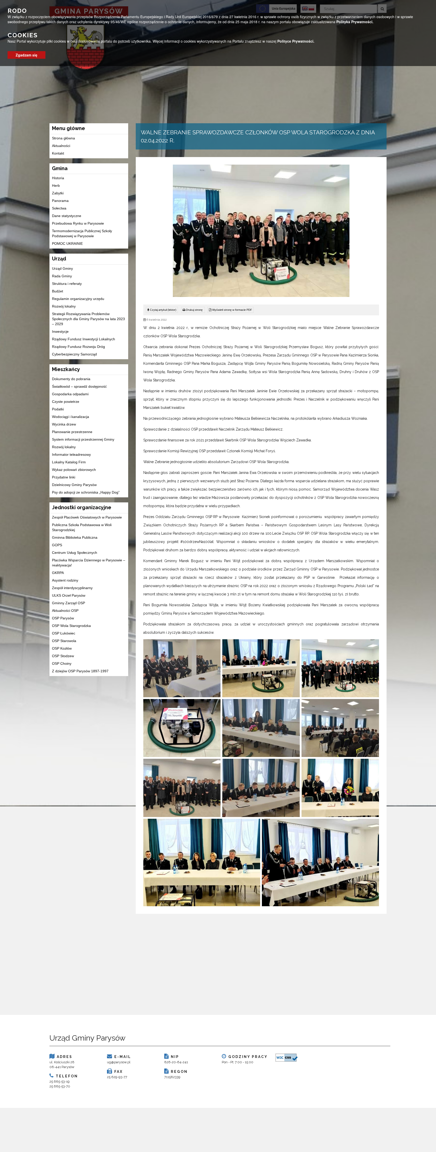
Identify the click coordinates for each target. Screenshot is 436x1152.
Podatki (58, 409)
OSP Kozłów (62, 648)
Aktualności (61, 146)
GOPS (57, 545)
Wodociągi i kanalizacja (70, 417)
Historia (58, 178)
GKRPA (58, 573)
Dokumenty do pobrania (71, 379)
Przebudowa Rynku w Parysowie (78, 223)
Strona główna (63, 138)
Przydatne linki (63, 477)
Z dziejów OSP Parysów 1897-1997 (80, 671)
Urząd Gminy (62, 268)
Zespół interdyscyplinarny (72, 588)
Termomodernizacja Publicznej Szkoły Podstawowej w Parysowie (82, 233)
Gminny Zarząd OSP (68, 603)
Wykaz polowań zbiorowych (74, 470)
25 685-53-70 (59, 1086)
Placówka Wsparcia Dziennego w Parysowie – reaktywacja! (88, 562)
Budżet (57, 291)
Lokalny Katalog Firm (69, 462)
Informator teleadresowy (71, 454)
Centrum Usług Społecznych (74, 553)
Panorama (60, 201)
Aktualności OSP (65, 611)
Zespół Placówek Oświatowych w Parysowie (87, 517)
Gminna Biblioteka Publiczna (74, 537)
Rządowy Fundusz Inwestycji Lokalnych (83, 339)
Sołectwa (59, 208)
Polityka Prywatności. (354, 21)
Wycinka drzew (64, 424)
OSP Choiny (61, 663)
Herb (56, 186)
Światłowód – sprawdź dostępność (79, 386)
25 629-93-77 (117, 1077)
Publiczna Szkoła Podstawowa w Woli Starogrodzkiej (82, 527)
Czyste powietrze (65, 402)
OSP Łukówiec (63, 633)
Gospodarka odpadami (70, 394)
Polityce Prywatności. (295, 41)
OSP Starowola (64, 641)
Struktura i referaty (67, 284)
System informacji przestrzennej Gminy (83, 439)
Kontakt (58, 153)
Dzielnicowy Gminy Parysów (74, 485)
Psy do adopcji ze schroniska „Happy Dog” (86, 492)
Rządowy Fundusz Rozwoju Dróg (78, 347)
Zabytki (58, 193)
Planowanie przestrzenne (72, 432)
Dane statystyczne (66, 216)
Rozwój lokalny (64, 306)
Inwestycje (60, 331)
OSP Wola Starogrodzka (71, 626)
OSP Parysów (63, 618)
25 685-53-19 (59, 1081)
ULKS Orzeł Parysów (68, 595)
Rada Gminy (62, 276)
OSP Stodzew (63, 656)
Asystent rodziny (65, 580)
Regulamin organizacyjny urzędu (78, 299)
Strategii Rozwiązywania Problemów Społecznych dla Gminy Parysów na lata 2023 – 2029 (88, 319)
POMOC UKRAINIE (67, 243)
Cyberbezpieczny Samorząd (74, 354)
